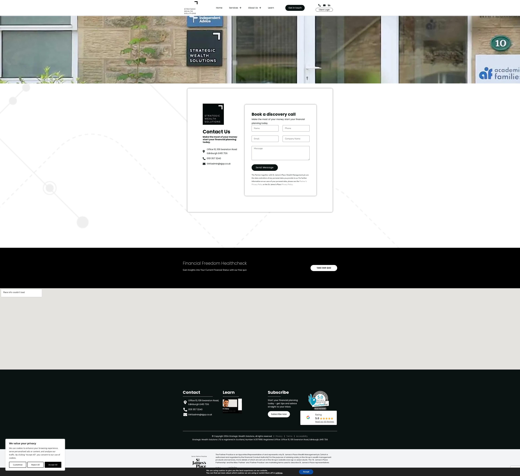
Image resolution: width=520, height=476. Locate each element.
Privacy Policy (287, 184)
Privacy (279, 436)
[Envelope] (324, 5)
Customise (17, 464)
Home (219, 7)
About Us (253, 7)
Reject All (35, 464)
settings (278, 473)
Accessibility (302, 436)
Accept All (52, 464)
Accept (306, 471)
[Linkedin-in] (329, 5)
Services (233, 7)
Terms (289, 436)
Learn (271, 7)
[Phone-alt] (319, 5)
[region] (35, 455)
